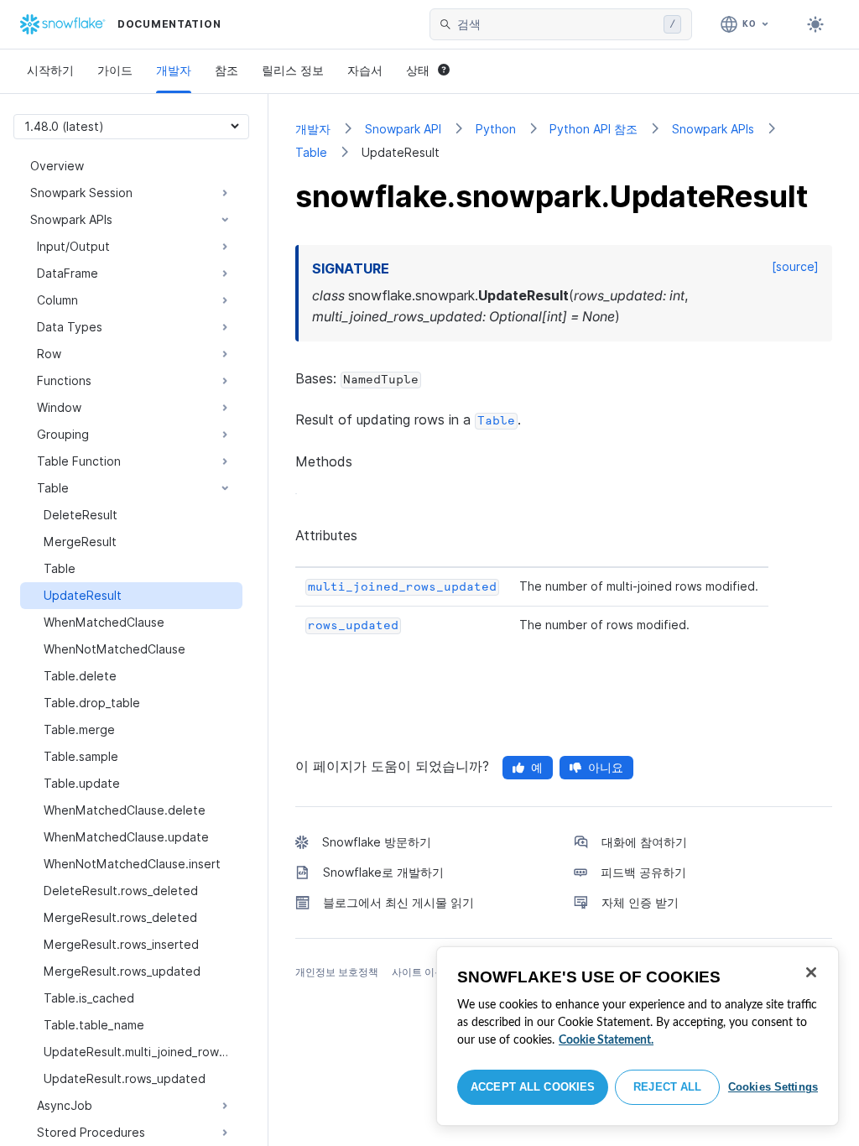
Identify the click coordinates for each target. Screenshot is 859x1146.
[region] (637, 1036)
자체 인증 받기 (640, 902)
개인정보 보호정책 (336, 972)
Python (496, 129)
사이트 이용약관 (428, 972)
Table (311, 152)
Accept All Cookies (533, 1087)
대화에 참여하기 (644, 842)
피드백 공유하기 (643, 872)
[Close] (811, 972)
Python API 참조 (593, 129)
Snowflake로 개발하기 (383, 872)
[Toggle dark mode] (815, 24)
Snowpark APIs (713, 129)
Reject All (667, 1087)
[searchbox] (557, 24)
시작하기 (50, 70)
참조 (226, 70)
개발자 (173, 70)
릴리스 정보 (293, 70)
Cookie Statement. (606, 1040)
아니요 (605, 767)
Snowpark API (403, 129)
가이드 (115, 70)
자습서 (365, 70)
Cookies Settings (773, 1087)
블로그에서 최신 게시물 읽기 (398, 902)
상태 (418, 70)
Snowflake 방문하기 (376, 842)
